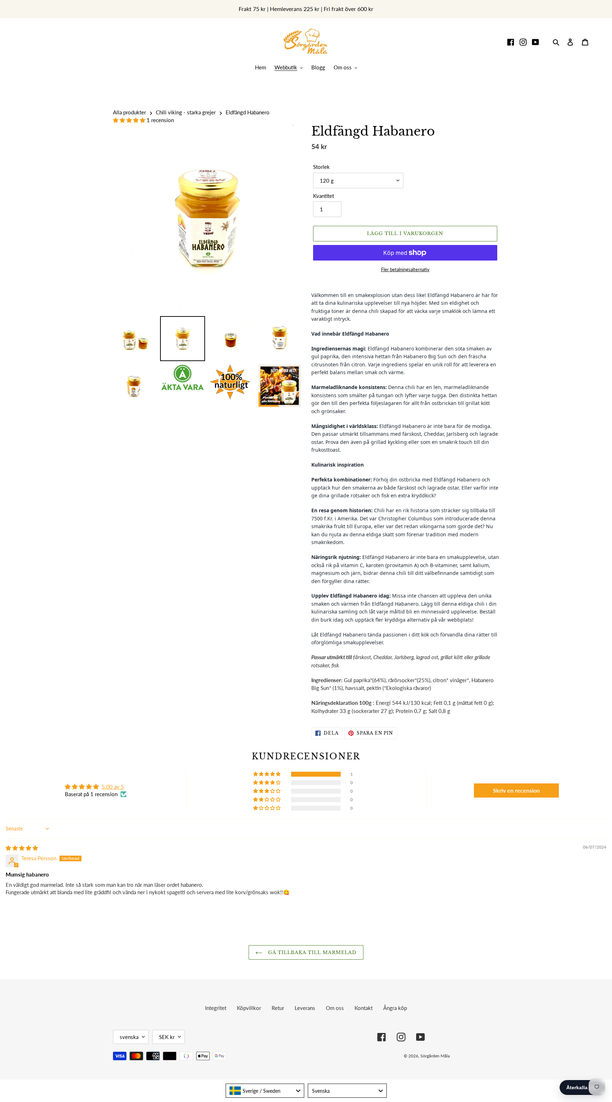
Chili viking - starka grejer (186, 112)
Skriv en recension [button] (516, 790)
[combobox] (265, 1091)
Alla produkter (129, 112)
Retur (278, 1008)
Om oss (335, 1008)
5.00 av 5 (113, 786)
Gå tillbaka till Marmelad (311, 952)
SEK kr (167, 1037)
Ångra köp (395, 1008)
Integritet (215, 1008)
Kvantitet (323, 196)
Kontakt (364, 1008)
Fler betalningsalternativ (405, 269)
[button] (130, 120)
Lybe (488, 1055)
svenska (129, 1037)
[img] (22, 848)
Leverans (305, 1008)
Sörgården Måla (435, 1055)
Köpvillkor (249, 1008)
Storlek (321, 167)
